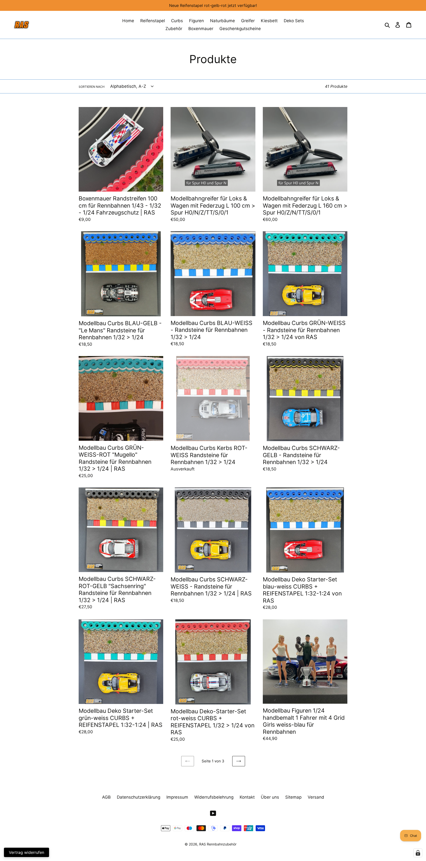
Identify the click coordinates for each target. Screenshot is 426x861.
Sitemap (293, 797)
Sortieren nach (92, 87)
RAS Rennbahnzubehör (217, 844)
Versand (316, 797)
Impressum (177, 797)
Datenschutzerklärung (138, 797)
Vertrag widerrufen (26, 852)
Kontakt (247, 797)
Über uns (270, 797)
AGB (106, 797)
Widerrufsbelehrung (213, 797)
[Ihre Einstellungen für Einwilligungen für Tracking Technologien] (418, 853)
